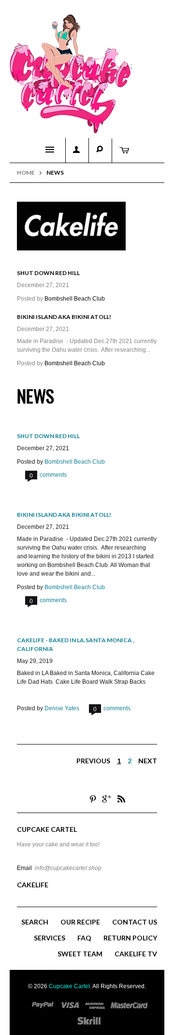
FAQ (84, 938)
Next (147, 761)
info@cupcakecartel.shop (68, 868)
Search (34, 922)
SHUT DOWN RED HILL (48, 272)
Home (26, 172)
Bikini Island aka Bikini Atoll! (64, 316)
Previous (93, 761)
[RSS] (121, 799)
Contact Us (134, 922)
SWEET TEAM (80, 954)
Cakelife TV (136, 954)
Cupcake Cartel (69, 986)
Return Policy (130, 938)
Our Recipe (80, 922)
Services (49, 938)
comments (48, 474)
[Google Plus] (106, 799)
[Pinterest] (93, 799)
